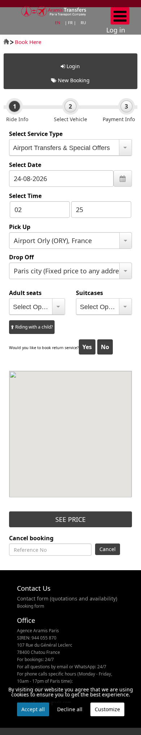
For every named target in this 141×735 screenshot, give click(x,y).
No (105, 347)
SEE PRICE (70, 519)
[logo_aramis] (54, 9)
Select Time (25, 195)
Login (72, 66)
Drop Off (21, 257)
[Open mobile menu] (120, 16)
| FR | (71, 22)
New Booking (73, 80)
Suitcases (89, 292)
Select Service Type (36, 133)
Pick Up (19, 226)
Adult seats (25, 292)
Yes (87, 347)
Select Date (25, 164)
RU (83, 22)
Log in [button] (115, 30)
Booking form (30, 606)
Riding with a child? (33, 327)
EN (58, 22)
